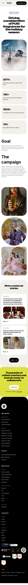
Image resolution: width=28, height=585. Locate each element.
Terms (16, 575)
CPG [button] (2, 495)
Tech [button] (2, 490)
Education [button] (3, 488)
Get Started (14, 387)
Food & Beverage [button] (5, 493)
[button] (2, 3)
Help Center (11, 575)
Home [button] (2, 500)
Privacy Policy (4, 575)
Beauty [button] (3, 498)
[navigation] (9, 3)
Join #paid (19, 391)
